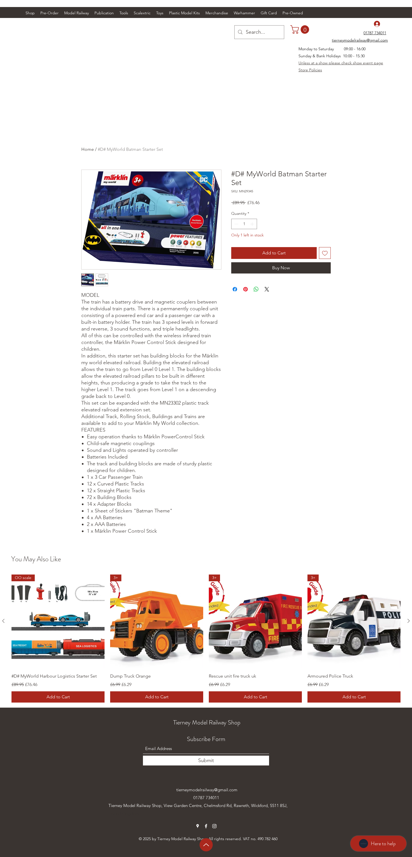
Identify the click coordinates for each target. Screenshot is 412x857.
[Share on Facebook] (235, 289)
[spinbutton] (244, 224)
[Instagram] (214, 826)
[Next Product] (408, 620)
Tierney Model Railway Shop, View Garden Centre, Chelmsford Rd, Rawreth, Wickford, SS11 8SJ (197, 805)
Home (87, 149)
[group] (206, 638)
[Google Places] (197, 826)
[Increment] (252, 224)
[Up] (206, 844)
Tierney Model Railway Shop (206, 722)
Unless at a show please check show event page (340, 62)
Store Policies (310, 69)
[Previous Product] (3, 620)
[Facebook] (206, 826)
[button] (76, 13)
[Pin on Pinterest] (245, 289)
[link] (300, 29)
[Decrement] (235, 224)
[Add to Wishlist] (325, 253)
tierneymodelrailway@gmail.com (206, 789)
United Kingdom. (124, 813)
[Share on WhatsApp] (256, 289)
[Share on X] (266, 289)
